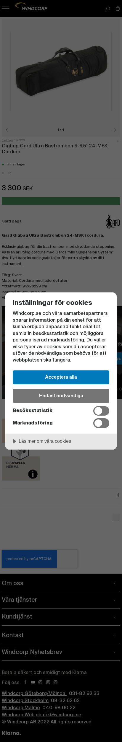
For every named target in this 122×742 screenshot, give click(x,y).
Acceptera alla (61, 377)
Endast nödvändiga (61, 395)
